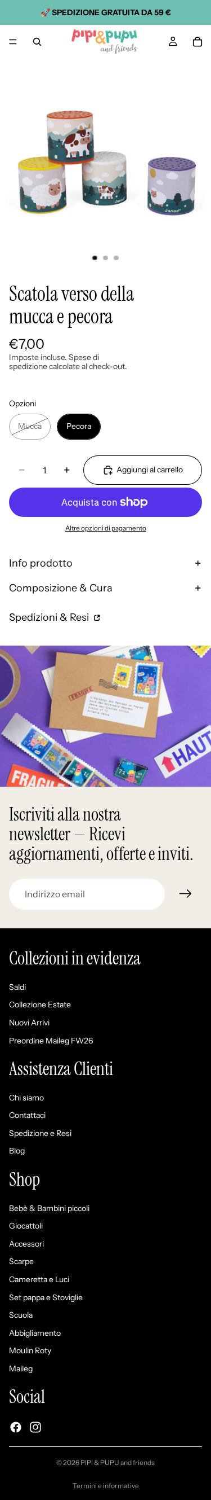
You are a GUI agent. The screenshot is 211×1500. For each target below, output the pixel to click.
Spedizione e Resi (40, 1133)
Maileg (21, 1368)
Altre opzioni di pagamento (105, 528)
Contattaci (27, 1116)
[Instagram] (35, 1427)
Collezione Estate (40, 1005)
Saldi (17, 987)
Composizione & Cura (61, 588)
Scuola (21, 1315)
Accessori (26, 1244)
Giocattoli (26, 1226)
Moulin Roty (30, 1351)
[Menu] (13, 42)
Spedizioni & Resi (50, 617)
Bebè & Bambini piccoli (49, 1208)
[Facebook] (16, 1427)
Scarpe (21, 1262)
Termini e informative (106, 1485)
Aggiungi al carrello (149, 469)
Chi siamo (26, 1098)
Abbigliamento (35, 1333)
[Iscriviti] (185, 894)
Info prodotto (41, 563)
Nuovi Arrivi (29, 1022)
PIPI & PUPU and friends (117, 1462)
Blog (17, 1151)
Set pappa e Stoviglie (46, 1297)
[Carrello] (197, 41)
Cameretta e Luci (39, 1279)
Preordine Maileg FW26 (51, 1041)
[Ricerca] (37, 41)
